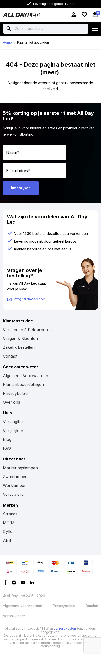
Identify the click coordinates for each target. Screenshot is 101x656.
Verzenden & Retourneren (27, 329)
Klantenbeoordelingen (23, 384)
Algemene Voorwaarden (25, 375)
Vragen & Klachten (20, 338)
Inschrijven (21, 188)
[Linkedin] (31, 582)
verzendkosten (65, 628)
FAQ (7, 448)
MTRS (9, 522)
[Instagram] (14, 582)
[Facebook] (5, 582)
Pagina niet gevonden (33, 42)
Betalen (92, 606)
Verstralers (13, 494)
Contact (10, 356)
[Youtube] (23, 582)
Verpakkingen (14, 616)
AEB (7, 540)
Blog (7, 439)
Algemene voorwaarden (22, 606)
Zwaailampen (15, 476)
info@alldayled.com (30, 299)
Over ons (11, 402)
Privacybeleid (15, 393)
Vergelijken (13, 430)
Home (7, 42)
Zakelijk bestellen (19, 347)
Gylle (7, 531)
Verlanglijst (13, 421)
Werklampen (14, 485)
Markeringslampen (20, 467)
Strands (10, 513)
